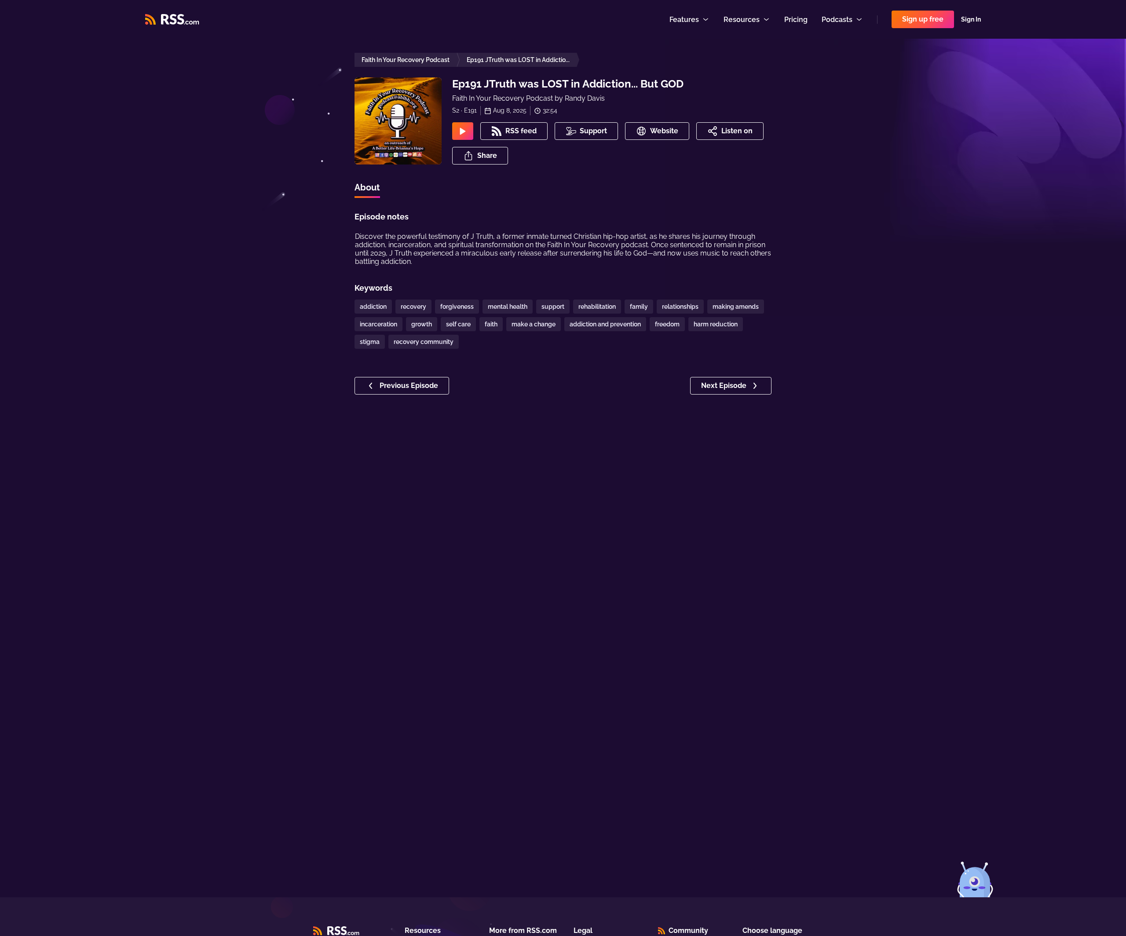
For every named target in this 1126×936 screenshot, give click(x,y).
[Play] (462, 131)
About (367, 187)
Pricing (796, 19)
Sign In (971, 19)
